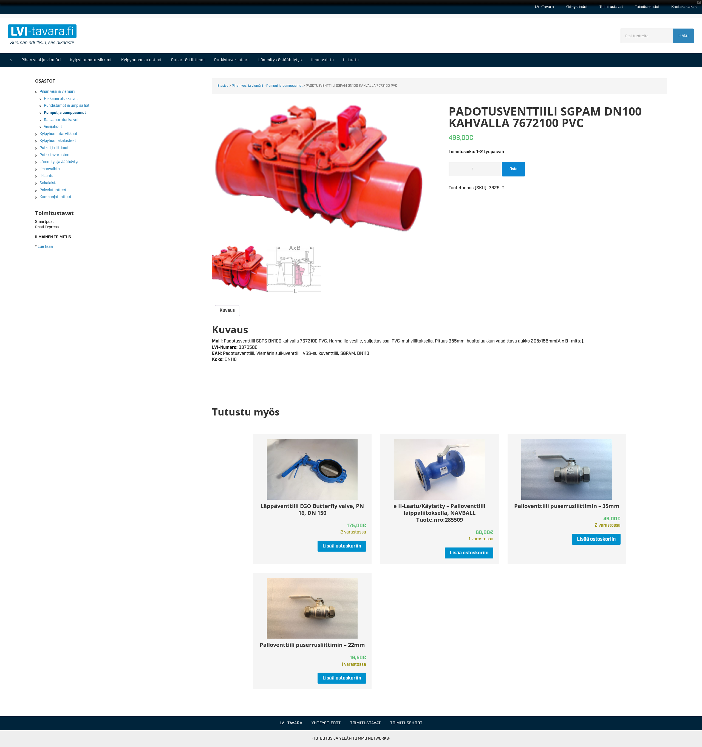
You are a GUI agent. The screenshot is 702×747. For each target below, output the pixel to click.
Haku (683, 36)
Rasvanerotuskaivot (61, 119)
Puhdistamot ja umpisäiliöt (66, 105)
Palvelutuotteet (52, 190)
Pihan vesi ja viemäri (247, 86)
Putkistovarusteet (55, 155)
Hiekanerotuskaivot (61, 98)
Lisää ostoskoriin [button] (341, 546)
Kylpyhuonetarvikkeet (58, 133)
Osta (513, 169)
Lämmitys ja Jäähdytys (59, 161)
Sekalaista (48, 183)
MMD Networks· (374, 738)
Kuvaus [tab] (227, 310)
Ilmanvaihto (49, 169)
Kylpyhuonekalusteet (57, 140)
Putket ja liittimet (54, 147)
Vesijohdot (53, 126)
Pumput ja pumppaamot (284, 86)
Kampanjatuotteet (55, 197)
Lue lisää (45, 246)
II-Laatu (46, 175)
